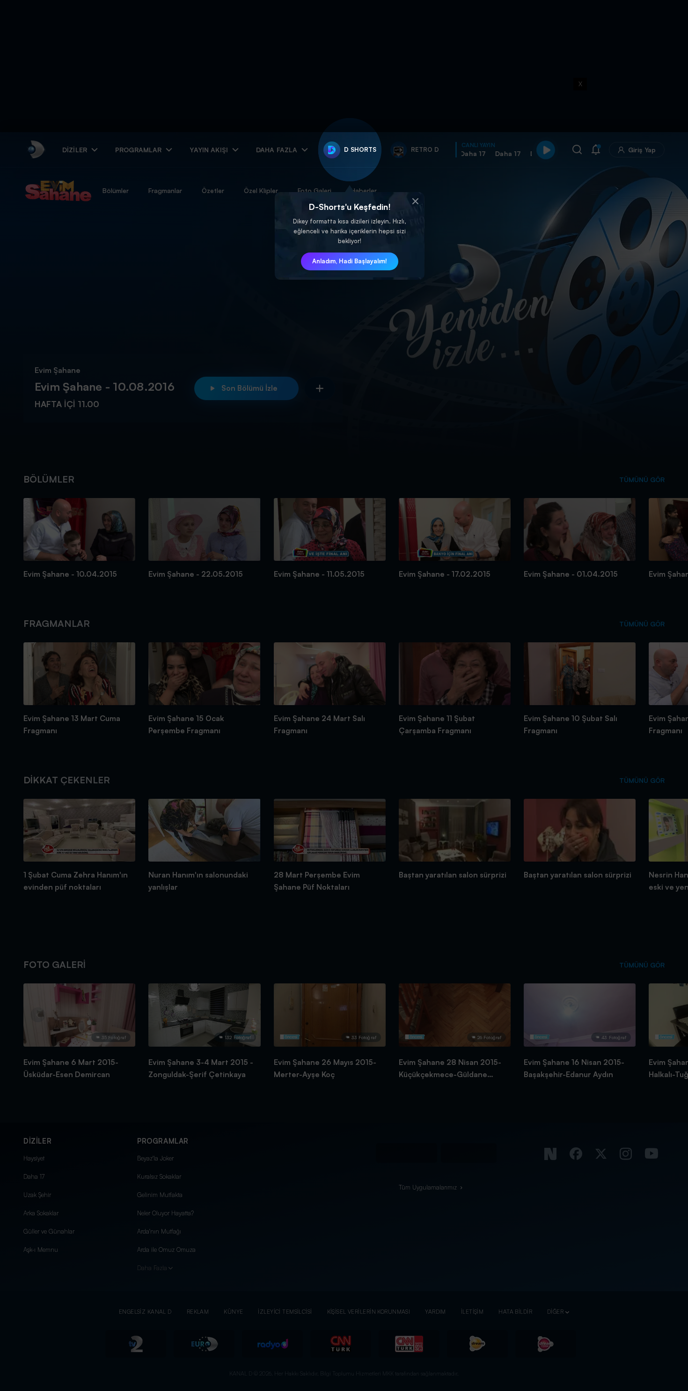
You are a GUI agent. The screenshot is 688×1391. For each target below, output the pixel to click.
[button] (415, 201)
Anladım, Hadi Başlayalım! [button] (349, 261)
